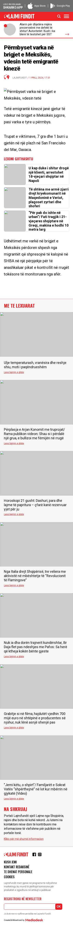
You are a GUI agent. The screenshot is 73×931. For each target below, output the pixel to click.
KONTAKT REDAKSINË (16, 867)
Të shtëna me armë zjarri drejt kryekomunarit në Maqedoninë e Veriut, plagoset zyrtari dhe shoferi (49, 197)
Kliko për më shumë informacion (24, 838)
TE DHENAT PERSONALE (18, 872)
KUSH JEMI (10, 862)
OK (59, 906)
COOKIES (9, 877)
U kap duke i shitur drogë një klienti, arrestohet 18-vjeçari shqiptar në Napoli (49, 174)
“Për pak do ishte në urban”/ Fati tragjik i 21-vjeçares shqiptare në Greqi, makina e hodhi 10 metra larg (49, 221)
